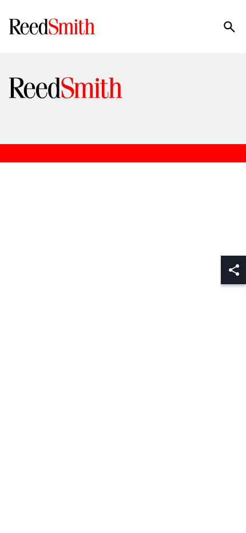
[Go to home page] (53, 26)
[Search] (229, 26)
